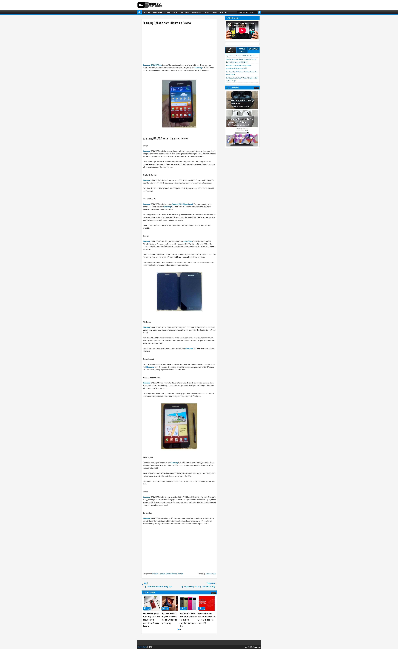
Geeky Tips (146, 12)
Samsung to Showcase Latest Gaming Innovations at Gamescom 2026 (151, 618)
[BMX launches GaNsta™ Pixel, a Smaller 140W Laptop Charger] (188, 603)
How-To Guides (157, 12)
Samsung (198, 68)
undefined (245, 106)
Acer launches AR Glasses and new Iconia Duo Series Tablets (169, 616)
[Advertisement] (177, 42)
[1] (178, 626)
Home (139, 12)
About (207, 12)
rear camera (187, 241)
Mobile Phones (171, 574)
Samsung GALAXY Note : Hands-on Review (167, 22)
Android (155, 574)
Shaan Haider (211, 574)
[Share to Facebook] (154, 598)
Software (167, 12)
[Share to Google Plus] (158, 598)
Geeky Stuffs (142, 644)
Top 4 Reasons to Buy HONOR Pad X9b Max (241, 56)
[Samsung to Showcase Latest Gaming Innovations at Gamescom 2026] (152, 603)
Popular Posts (242, 50)
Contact (214, 12)
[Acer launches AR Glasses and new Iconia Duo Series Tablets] (170, 603)
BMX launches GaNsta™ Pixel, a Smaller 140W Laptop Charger (188, 616)
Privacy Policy (224, 12)
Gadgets (175, 12)
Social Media (185, 12)
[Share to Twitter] (156, 598)
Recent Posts (230, 50)
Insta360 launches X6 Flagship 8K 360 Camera (206, 616)
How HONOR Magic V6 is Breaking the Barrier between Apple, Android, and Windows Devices (241, 137)
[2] (180, 626)
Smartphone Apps (197, 12)
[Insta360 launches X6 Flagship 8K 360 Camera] (207, 603)
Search (259, 12)
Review (180, 574)
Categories (253, 48)
